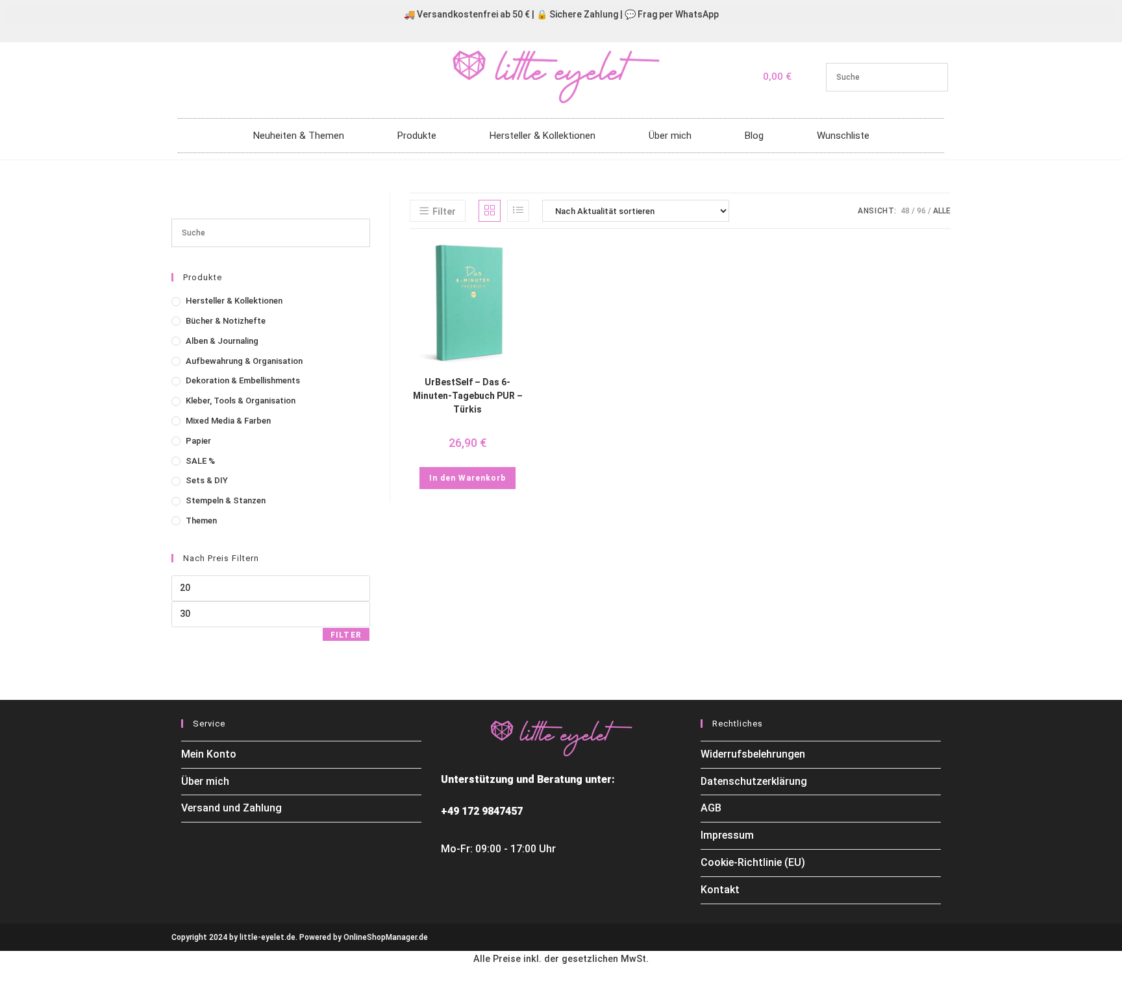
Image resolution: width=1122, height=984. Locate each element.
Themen (201, 520)
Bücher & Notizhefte (226, 321)
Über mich (670, 135)
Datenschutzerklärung (754, 781)
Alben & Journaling (222, 341)
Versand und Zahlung (231, 808)
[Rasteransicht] (490, 211)
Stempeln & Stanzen (226, 500)
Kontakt (720, 889)
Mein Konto (208, 754)
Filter (346, 635)
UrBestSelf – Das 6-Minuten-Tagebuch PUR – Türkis (468, 395)
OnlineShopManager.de (385, 937)
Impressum (727, 835)
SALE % (200, 461)
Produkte (416, 135)
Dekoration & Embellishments (243, 380)
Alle (942, 210)
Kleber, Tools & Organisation (240, 400)
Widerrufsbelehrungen (753, 754)
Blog (754, 135)
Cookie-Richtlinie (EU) (753, 862)
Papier (198, 441)
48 (905, 210)
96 (921, 210)
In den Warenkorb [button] (467, 478)
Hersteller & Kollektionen (542, 135)
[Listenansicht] (518, 211)
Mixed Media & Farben (228, 421)
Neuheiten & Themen (298, 135)
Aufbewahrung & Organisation (244, 361)
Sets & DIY (207, 480)
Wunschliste (843, 135)
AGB (711, 808)
